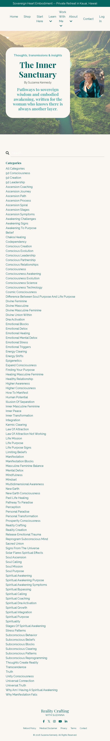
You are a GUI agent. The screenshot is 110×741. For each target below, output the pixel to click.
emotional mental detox (21, 337)
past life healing (17, 498)
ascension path (16, 196)
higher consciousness (21, 388)
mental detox (14, 470)
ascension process (18, 200)
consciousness (16, 269)
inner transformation (19, 415)
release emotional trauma (23, 534)
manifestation (15, 456)
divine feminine (16, 301)
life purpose (14, 443)
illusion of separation (20, 402)
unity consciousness (20, 676)
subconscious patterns (21, 653)
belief (10, 232)
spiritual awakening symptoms (26, 584)
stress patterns (16, 630)
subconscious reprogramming (26, 658)
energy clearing (16, 351)
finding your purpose (20, 370)
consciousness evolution (22, 278)
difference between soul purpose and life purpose (40, 296)
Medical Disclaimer (48, 728)
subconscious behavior (21, 635)
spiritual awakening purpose (25, 580)
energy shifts (14, 356)
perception (13, 507)
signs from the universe (22, 548)
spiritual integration (19, 612)
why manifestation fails (21, 694)
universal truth (16, 685)
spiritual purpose (17, 617)
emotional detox (17, 328)
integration (13, 420)
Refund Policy (29, 728)
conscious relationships (22, 264)
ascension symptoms (20, 214)
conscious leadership (21, 255)
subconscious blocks (20, 644)
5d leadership (15, 182)
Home (14, 16)
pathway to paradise (19, 502)
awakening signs (17, 223)
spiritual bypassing (18, 589)
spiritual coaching (18, 598)
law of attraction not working (26, 434)
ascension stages (17, 209)
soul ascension (16, 557)
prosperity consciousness (23, 520)
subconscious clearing (21, 649)
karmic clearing (16, 424)
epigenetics (14, 360)
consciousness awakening (23, 273)
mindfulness (14, 475)
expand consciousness (21, 365)
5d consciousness (18, 173)
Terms (73, 728)
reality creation (16, 530)
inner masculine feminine (23, 406)
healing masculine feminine (24, 374)
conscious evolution (19, 251)
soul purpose (15, 571)
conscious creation (19, 246)
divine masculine (17, 305)
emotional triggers (18, 347)
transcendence (16, 667)
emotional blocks (17, 324)
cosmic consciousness (21, 292)
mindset (11, 479)
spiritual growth (16, 607)
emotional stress (17, 342)
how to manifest (17, 392)
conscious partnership (21, 260)
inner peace (13, 411)
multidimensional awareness (25, 484)
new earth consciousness (23, 493)
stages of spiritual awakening (26, 626)
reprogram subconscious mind (27, 539)
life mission (14, 438)
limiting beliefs (16, 452)
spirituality (13, 621)
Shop (27, 16)
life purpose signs (18, 447)
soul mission (14, 566)
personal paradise (17, 511)
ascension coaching (19, 187)
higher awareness (18, 383)
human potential (17, 397)
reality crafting (16, 525)
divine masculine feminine (23, 310)
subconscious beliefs (20, 639)
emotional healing (18, 333)
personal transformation (22, 516)
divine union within (19, 315)
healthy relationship (19, 379)
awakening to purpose (21, 228)
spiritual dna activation (21, 603)
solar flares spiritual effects (24, 552)
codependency (16, 241)
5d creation (13, 177)
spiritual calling (16, 594)
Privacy (64, 728)
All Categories (15, 168)
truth (9, 671)
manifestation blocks (20, 461)
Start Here (39, 19)
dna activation (15, 319)
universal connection (20, 681)
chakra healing (16, 237)
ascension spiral (17, 205)
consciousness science (21, 283)
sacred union (15, 543)
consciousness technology (24, 287)
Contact (88, 19)
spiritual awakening (19, 575)
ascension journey (18, 191)
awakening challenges (21, 219)
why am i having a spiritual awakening (32, 690)
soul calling (14, 562)
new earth (12, 488)
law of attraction (17, 429)
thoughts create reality (22, 662)
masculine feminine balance (25, 466)
